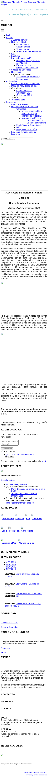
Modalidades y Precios (16, 484)
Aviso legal (28, 773)
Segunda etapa (23, 47)
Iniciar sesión (7, 449)
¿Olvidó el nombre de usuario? (20, 454)
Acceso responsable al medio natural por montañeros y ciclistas (32, 113)
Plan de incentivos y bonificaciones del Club (27, 66)
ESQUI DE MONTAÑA (26, 130)
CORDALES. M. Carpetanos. (29, 594)
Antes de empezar (19, 104)
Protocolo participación (21, 58)
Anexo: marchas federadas (28, 51)
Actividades (11, 81)
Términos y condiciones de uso (36, 775)
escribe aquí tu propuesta (14, 689)
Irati (17, 596)
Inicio (8, 35)
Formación (11, 102)
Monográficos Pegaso (31, 118)
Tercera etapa (22, 49)
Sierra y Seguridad (9, 627)
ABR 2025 (11, 562)
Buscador (15, 134)
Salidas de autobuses (21, 70)
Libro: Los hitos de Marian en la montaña (36, 121)
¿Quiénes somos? (19, 40)
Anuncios (5, 648)
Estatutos (15, 56)
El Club (9, 37)
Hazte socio (16, 72)
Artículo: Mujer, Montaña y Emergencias (28, 78)
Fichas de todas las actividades (25, 84)
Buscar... (5, 139)
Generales (21, 109)
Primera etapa (22, 44)
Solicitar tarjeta (8, 480)
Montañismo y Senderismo (28, 125)
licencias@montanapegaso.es (20, 503)
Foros (3, 652)
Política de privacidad (39, 773)
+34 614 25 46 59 (9, 704)
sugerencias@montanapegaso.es (16, 713)
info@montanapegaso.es (12, 711)
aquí (44, 461)
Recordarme (9, 451)
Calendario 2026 (24, 95)
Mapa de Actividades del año (24, 86)
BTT (18, 127)
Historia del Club (18, 42)
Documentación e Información (24, 107)
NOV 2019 (11, 569)
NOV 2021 (11, 567)
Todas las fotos (18, 100)
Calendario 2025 (24, 93)
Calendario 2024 (24, 90)
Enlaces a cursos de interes (23, 132)
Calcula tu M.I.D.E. (9, 623)
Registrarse (9, 457)
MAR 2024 (11, 564)
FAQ (13, 54)
